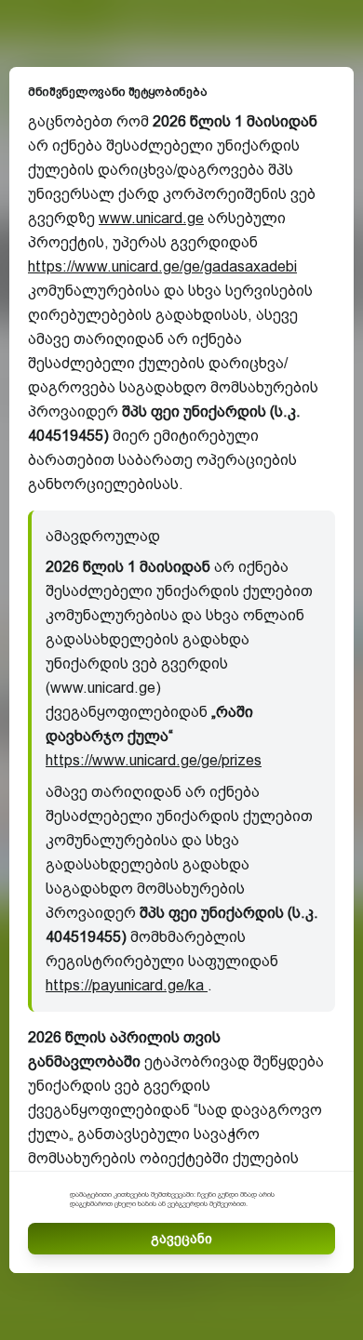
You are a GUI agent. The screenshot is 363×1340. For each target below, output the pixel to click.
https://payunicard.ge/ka (127, 985)
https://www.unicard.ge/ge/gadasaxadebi (162, 266)
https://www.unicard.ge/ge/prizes (154, 760)
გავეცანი (181, 1238)
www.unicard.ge (151, 218)
